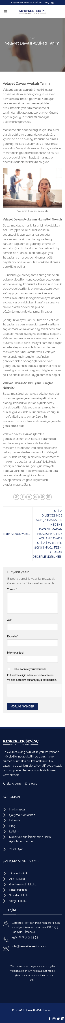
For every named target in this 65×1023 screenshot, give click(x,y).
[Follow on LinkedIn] (62, 1018)
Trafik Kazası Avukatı (16, 533)
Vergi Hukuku (18, 901)
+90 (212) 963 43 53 (25, 937)
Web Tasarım (44, 1010)
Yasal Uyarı (16, 849)
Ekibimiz (14, 820)
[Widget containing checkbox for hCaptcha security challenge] (34, 690)
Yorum (12, 589)
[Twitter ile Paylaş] (29, 497)
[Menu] (5, 11)
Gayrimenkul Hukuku (22, 884)
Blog (32, 38)
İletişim (14, 831)
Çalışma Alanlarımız (22, 815)
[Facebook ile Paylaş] (23, 497)
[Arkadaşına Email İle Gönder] (36, 497)
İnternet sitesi (15, 652)
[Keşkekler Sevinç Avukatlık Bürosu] (32, 11)
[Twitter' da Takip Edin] (58, 1018)
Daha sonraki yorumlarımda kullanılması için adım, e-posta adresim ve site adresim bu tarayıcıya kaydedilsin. (32, 674)
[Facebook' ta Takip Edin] (49, 1018)
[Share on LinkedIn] (49, 497)
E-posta (12, 636)
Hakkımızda (17, 809)
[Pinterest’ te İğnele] (42, 497)
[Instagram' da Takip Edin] (54, 1018)
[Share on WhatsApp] (16, 497)
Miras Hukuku (18, 890)
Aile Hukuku (17, 879)
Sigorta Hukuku (19, 895)
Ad (9, 620)
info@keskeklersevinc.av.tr (29, 946)
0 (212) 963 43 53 (46, 2)
